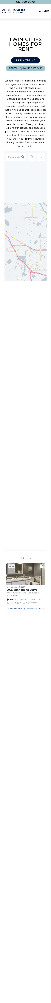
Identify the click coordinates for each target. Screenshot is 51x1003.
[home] (14, 10)
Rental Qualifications (26, 68)
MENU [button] (45, 11)
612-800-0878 (25, 1)
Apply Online (25, 60)
